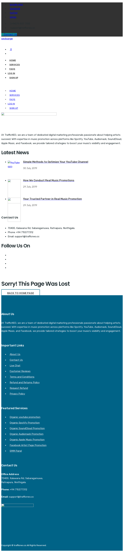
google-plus (16, 4)
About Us (15, 354)
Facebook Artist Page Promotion (28, 445)
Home (12, 60)
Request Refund (19, 388)
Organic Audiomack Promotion (26, 434)
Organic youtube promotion (25, 417)
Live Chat (15, 365)
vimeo (13, 17)
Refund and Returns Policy (25, 382)
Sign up (13, 77)
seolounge (7, 38)
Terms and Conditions (22, 376)
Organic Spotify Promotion (25, 422)
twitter (14, 12)
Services (14, 64)
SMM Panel (16, 450)
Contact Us (10, 34)
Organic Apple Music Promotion (27, 439)
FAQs (12, 69)
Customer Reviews (20, 371)
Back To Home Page (20, 293)
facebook (15, 8)
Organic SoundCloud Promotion (27, 428)
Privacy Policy (17, 393)
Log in (11, 73)
